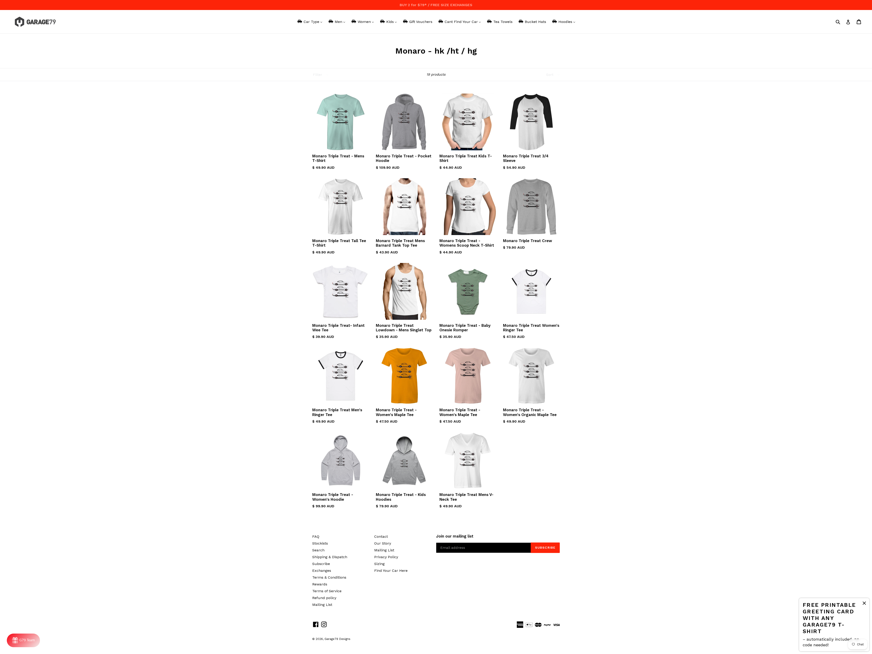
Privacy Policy (386, 557)
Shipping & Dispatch (329, 557)
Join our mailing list (454, 536)
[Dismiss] (864, 604)
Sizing (379, 564)
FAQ (315, 536)
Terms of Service (327, 591)
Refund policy (324, 598)
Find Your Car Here (391, 570)
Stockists (320, 543)
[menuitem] (309, 21)
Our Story (382, 543)
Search (318, 550)
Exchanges (321, 570)
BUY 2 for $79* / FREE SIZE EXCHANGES (436, 5)
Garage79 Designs (337, 639)
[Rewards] (23, 640)
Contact (381, 536)
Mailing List (322, 604)
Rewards (319, 584)
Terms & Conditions (329, 577)
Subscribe (321, 564)
